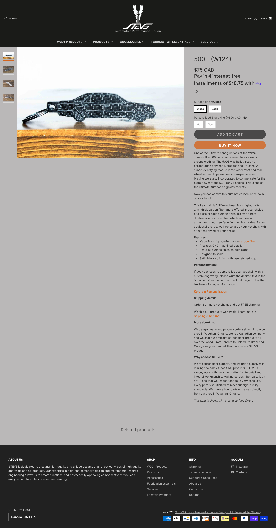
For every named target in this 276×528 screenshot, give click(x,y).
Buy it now (230, 145)
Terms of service (200, 472)
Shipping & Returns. (207, 316)
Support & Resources (203, 477)
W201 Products (70, 41)
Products (101, 41)
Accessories (130, 41)
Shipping (195, 466)
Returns (194, 494)
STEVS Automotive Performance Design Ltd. (204, 512)
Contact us (196, 489)
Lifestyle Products (159, 494)
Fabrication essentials (171, 41)
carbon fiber (247, 241)
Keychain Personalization (210, 291)
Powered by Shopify (247, 512)
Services (208, 41)
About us (195, 483)
